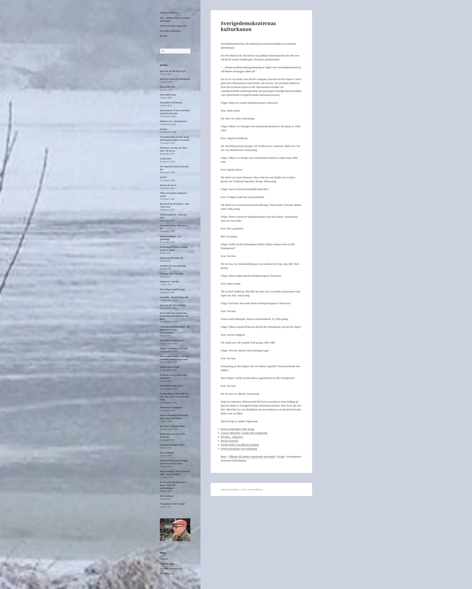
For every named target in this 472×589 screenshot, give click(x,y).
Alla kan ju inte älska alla (171, 258)
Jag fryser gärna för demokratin (175, 79)
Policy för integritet (230, 489)
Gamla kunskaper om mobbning (239, 448)
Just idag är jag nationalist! (172, 426)
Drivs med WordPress (252, 489)
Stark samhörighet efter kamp (237, 429)
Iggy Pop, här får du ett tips (173, 71)
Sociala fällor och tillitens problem (240, 444)
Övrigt (280, 456)
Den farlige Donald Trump (172, 289)
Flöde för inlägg (167, 563)
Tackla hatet (165, 158)
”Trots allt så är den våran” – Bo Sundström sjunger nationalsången (175, 329)
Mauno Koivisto (229, 440)
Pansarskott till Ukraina (171, 102)
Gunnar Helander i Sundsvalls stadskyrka (244, 433)
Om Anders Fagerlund (170, 31)
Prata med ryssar (168, 94)
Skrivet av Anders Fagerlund (173, 25)
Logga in (164, 558)
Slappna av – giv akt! (169, 281)
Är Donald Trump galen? (171, 385)
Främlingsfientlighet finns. (172, 444)
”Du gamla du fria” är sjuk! (172, 503)
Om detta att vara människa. (173, 265)
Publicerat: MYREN (169, 12)
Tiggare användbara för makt (174, 348)
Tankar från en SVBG (170, 367)
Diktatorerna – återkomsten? (173, 121)
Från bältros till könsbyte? (172, 340)
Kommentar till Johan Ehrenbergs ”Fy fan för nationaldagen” (173, 485)
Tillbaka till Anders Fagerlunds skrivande (252, 456)
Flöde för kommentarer (171, 568)
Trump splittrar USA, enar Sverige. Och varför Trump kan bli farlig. (174, 396)
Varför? (163, 177)
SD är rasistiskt (167, 452)
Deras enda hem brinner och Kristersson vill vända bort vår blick (174, 316)
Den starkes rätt (167, 86)
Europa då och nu (168, 185)
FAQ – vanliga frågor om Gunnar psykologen (175, 19)
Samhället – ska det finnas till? (174, 297)
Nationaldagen (167, 496)
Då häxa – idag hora (232, 437)
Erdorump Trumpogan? (171, 407)
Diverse (163, 129)
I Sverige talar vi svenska (171, 273)
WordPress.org (167, 573)
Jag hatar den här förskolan (173, 305)
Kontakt (163, 36)
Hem (223, 456)
